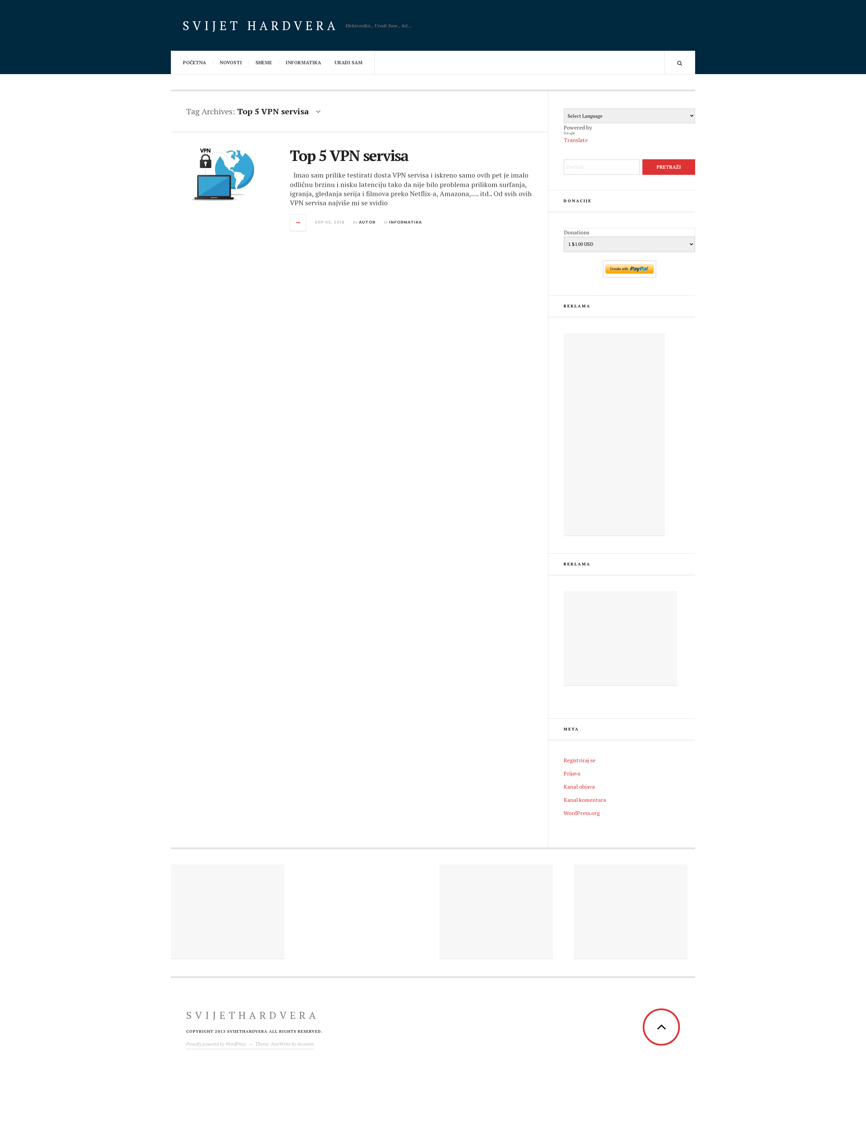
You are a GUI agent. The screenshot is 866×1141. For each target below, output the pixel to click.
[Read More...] (298, 222)
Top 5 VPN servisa (349, 155)
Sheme (263, 62)
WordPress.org (582, 813)
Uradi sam (349, 62)
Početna (194, 62)
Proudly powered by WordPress (216, 1044)
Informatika (303, 62)
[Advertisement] (614, 434)
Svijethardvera (252, 1015)
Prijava (572, 773)
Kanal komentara (585, 800)
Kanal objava (579, 786)
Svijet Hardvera (261, 25)
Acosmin (305, 1044)
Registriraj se (579, 760)
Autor (367, 222)
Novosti (231, 62)
